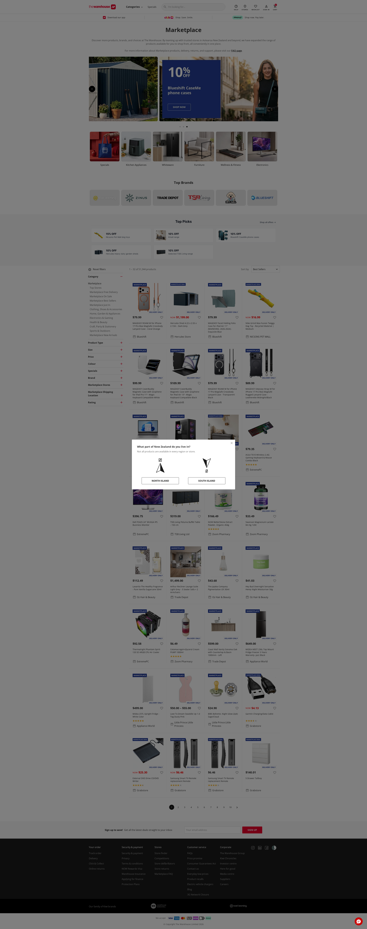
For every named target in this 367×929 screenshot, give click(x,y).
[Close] (231, 443)
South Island (206, 480)
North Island (160, 480)
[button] (359, 921)
